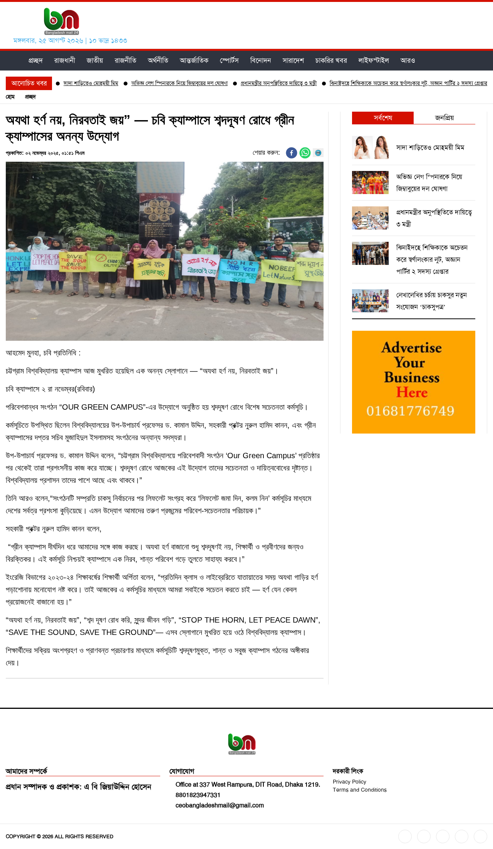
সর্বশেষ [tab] (383, 117)
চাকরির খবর (331, 60)
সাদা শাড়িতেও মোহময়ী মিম (91, 83)
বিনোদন (260, 60)
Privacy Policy (349, 781)
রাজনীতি (125, 60)
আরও (408, 60)
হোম (10, 96)
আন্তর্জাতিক (194, 60)
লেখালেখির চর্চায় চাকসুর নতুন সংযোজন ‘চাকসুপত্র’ (431, 301)
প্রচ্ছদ (36, 60)
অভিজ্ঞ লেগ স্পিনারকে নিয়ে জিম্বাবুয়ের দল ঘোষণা (179, 83)
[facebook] (291, 153)
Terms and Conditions (360, 789)
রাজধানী (64, 60)
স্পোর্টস (229, 60)
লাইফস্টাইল (374, 60)
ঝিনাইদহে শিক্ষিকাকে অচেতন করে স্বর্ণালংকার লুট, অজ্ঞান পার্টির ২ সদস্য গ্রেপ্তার (408, 83)
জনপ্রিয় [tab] (444, 117)
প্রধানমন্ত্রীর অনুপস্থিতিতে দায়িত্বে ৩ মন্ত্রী (279, 83)
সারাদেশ (293, 60)
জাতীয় (95, 60)
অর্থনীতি (158, 60)
